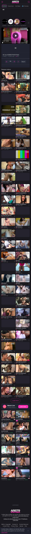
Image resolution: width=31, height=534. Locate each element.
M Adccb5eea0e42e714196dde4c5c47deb (6, 91)
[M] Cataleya (4, 226)
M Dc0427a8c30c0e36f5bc (21, 170)
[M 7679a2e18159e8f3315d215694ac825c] (23, 291)
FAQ (26, 526)
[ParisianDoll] (23, 427)
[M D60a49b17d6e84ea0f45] (23, 324)
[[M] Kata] (8, 245)
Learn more (4, 532)
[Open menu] (2, 1)
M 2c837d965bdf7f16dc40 (7, 350)
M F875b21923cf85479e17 (21, 362)
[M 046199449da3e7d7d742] (8, 381)
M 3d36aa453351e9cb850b (21, 91)
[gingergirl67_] (8, 463)
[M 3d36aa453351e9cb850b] (23, 88)
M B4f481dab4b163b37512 (6, 181)
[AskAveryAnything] (23, 474)
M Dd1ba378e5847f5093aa (21, 102)
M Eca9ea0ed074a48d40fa (21, 114)
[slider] (15, 43)
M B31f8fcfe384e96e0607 (6, 170)
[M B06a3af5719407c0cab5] (8, 358)
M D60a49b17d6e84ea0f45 (21, 328)
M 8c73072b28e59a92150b (21, 373)
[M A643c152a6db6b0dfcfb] (8, 110)
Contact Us (15, 524)
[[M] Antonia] (23, 245)
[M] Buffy (18, 283)
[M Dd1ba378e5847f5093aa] (23, 99)
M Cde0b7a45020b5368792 (7, 395)
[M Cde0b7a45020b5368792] (8, 392)
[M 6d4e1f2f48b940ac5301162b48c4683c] (23, 200)
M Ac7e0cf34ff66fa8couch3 (7, 373)
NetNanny (24, 519)
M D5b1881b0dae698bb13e (6, 339)
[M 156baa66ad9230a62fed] (23, 302)
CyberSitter (15, 520)
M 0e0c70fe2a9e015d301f (21, 136)
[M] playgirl (4, 283)
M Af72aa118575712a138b (6, 317)
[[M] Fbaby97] (8, 234)
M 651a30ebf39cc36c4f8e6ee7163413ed (6, 204)
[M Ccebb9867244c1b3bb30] (23, 144)
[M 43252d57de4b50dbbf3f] (23, 336)
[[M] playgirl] (8, 279)
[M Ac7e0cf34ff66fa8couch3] (8, 369)
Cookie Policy (6, 526)
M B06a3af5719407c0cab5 (7, 362)
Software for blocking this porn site (12, 519)
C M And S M (4, 80)
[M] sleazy (3, 260)
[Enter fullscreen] (27, 41)
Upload (21, 526)
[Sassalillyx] (23, 451)
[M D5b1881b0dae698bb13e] (8, 336)
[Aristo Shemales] (15, 2)
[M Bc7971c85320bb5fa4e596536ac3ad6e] (23, 189)
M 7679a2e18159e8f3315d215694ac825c (21, 294)
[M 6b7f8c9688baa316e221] (8, 144)
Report (23, 61)
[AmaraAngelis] (23, 416)
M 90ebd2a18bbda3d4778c (21, 125)
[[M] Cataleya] (8, 223)
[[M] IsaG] (23, 257)
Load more (15, 400)
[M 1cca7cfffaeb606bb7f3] (23, 155)
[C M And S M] (8, 76)
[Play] (15, 36)
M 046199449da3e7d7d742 (7, 384)
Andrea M (3, 193)
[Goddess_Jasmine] (8, 439)
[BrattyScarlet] (8, 427)
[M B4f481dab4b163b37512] (8, 178)
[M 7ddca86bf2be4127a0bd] (23, 392)
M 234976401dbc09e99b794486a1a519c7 (7, 215)
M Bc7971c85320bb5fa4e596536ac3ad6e (21, 193)
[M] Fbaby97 (4, 238)
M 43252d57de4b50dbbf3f (21, 339)
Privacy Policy (14, 526)
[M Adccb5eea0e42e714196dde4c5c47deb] (8, 88)
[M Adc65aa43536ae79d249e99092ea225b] (23, 76)
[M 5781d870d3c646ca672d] (23, 313)
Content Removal (23, 524)
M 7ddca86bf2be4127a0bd (21, 395)
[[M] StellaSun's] (23, 223)
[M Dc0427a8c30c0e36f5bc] (23, 167)
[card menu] (15, 81)
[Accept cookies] (28, 530)
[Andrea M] (8, 189)
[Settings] (27, 30)
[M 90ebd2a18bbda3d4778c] (23, 122)
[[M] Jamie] (8, 291)
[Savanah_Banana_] (8, 416)
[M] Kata (3, 249)
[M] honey (18, 271)
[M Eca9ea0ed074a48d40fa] (23, 110)
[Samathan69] (23, 463)
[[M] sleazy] (8, 257)
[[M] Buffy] (23, 279)
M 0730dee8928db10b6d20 (6, 125)
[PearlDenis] (8, 474)
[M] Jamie (3, 294)
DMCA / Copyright (6, 524)
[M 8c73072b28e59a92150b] (23, 369)
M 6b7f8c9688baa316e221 (6, 148)
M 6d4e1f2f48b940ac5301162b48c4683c (21, 204)
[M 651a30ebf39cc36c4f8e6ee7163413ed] (8, 200)
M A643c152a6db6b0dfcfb (6, 114)
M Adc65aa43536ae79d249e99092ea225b (21, 80)
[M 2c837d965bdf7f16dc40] (8, 347)
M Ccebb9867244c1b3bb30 (21, 148)
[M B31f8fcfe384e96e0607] (8, 167)
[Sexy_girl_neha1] (8, 451)
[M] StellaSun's (19, 226)
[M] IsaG (18, 260)
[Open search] (28, 1)
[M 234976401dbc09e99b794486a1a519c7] (8, 212)
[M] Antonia (18, 249)
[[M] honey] (23, 268)
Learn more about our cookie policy (20, 516)
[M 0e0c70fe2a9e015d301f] (23, 133)
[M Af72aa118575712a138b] (8, 313)
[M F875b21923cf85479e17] (23, 358)
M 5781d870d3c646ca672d (21, 317)
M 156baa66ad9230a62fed (21, 305)
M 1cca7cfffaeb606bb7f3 (21, 159)
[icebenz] (23, 439)
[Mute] (4, 30)
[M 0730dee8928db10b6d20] (8, 122)
